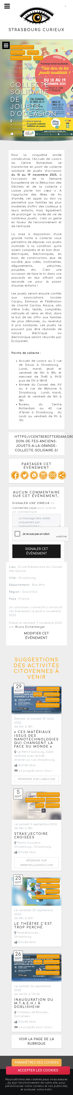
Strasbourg (31, 128)
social (38, 58)
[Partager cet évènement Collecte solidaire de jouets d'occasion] (62, 475)
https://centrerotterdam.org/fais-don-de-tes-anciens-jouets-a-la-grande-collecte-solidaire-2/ (39, 443)
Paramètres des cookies (37, 1062)
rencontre (52, 700)
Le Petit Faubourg (30, 752)
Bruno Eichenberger (30, 627)
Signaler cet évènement (36, 551)
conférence (51, 694)
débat (38, 694)
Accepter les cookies (38, 1070)
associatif (17, 52)
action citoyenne (22, 47)
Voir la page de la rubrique (36, 1041)
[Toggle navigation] (7, 6)
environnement (21, 58)
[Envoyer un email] (52, 475)
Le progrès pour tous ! (35, 770)
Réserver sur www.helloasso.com (36, 862)
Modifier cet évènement (36, 636)
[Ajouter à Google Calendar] (43, 475)
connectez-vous (24, 508)
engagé (33, 52)
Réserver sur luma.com (36, 779)
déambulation (35, 800)
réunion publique (47, 705)
